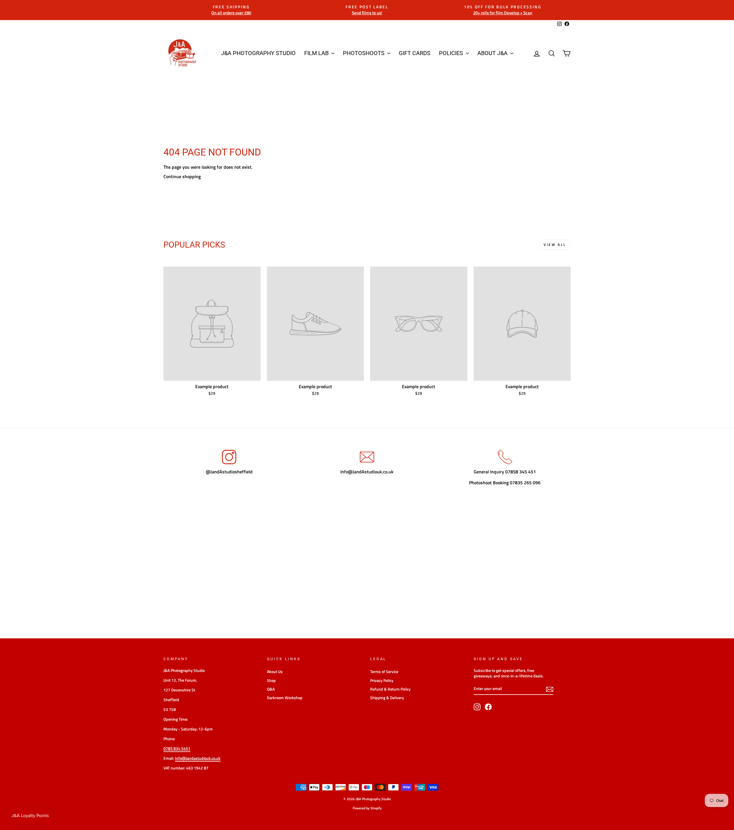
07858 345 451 (520, 472)
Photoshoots (364, 53)
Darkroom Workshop (284, 698)
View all (555, 244)
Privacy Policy (381, 680)
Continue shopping (182, 176)
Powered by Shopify (367, 808)
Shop (271, 680)
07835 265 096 (525, 482)
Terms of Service (384, 672)
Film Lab (317, 53)
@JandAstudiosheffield (229, 472)
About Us (275, 672)
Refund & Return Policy (390, 689)
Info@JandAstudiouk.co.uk (366, 472)
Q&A (271, 689)
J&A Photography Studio (258, 53)
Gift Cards (414, 53)
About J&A (493, 53)
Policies (451, 53)
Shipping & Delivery (387, 698)
